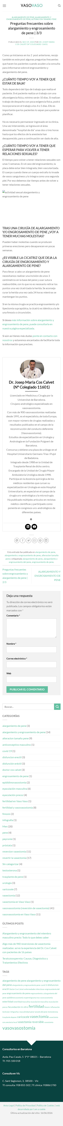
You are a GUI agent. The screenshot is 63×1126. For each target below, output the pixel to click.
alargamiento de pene (23, 17)
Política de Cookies (45, 1105)
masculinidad (24, 1012)
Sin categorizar (10, 864)
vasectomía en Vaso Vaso (16, 901)
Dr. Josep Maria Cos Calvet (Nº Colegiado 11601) (34, 43)
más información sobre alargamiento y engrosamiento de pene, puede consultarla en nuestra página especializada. (28, 324)
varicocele (8, 889)
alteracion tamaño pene (43, 19)
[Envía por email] (34, 540)
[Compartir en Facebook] (22, 540)
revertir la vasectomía (14, 857)
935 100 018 (13, 1060)
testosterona (9, 870)
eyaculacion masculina (39, 1002)
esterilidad (7, 1001)
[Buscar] (59, 5)
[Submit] (57, 707)
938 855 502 (23, 1085)
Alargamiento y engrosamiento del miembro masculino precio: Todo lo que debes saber (26, 935)
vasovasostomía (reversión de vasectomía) (25, 908)
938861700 (49, 1085)
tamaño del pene (41, 1012)
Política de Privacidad (25, 1105)
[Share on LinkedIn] (46, 540)
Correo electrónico (16, 658)
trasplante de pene (12, 876)
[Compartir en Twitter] (28, 540)
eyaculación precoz (12, 794)
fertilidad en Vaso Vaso (15, 801)
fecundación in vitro (18, 1007)
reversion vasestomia (14, 851)
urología (7, 882)
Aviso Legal (8, 1105)
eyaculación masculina (14, 788)
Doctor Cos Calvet (16, 989)
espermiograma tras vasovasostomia (38, 998)
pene (5, 832)
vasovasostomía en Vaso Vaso (19, 914)
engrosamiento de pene (43, 562)
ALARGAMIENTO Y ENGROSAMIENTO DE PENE (48, 575)
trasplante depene (9, 1017)
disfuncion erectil (11, 757)
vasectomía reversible (31, 1022)
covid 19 (7, 751)
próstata (7, 845)
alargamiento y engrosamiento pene (26, 985)
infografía (7, 820)
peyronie (7, 838)
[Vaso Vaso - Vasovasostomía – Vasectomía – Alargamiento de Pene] (31, 5)
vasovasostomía (18, 1028)
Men (5, 826)
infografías (14, 1012)
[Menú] (4, 6)
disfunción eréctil (11, 763)
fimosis (6, 813)
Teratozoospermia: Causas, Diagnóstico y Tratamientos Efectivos (25, 960)
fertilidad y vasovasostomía (17, 807)
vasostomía (48, 1022)
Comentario (13, 615)
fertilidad (36, 1006)
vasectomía (8, 895)
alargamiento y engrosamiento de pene (28, 18)
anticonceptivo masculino (16, 744)
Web (8, 673)
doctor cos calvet (11, 769)
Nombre (11, 643)
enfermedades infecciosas (34, 989)
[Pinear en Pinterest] (40, 540)
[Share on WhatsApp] (17, 540)
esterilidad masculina (22, 1002)
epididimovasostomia (14, 782)
